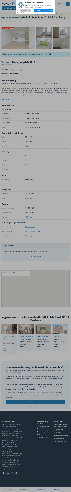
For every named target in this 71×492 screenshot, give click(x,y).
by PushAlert (21, 12)
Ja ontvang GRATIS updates (43, 11)
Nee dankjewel (25, 11)
